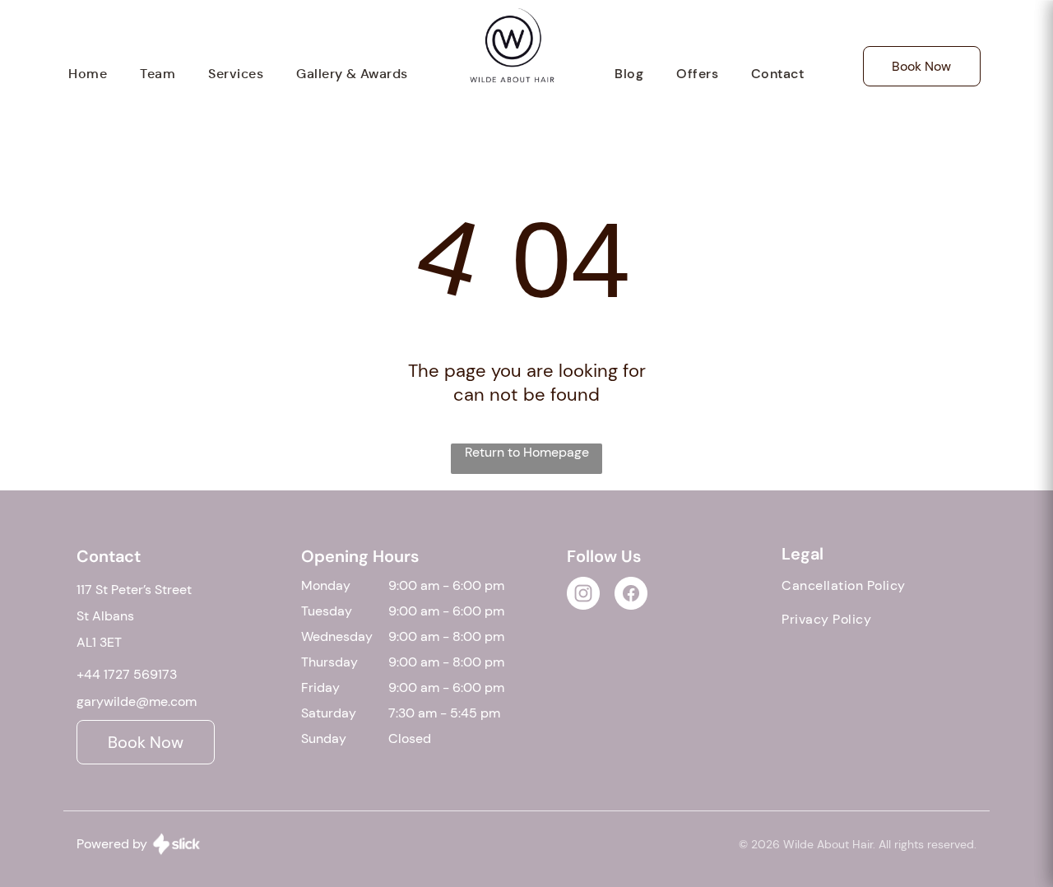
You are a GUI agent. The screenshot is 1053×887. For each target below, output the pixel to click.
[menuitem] (87, 73)
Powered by (112, 843)
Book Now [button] (921, 66)
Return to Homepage (527, 452)
